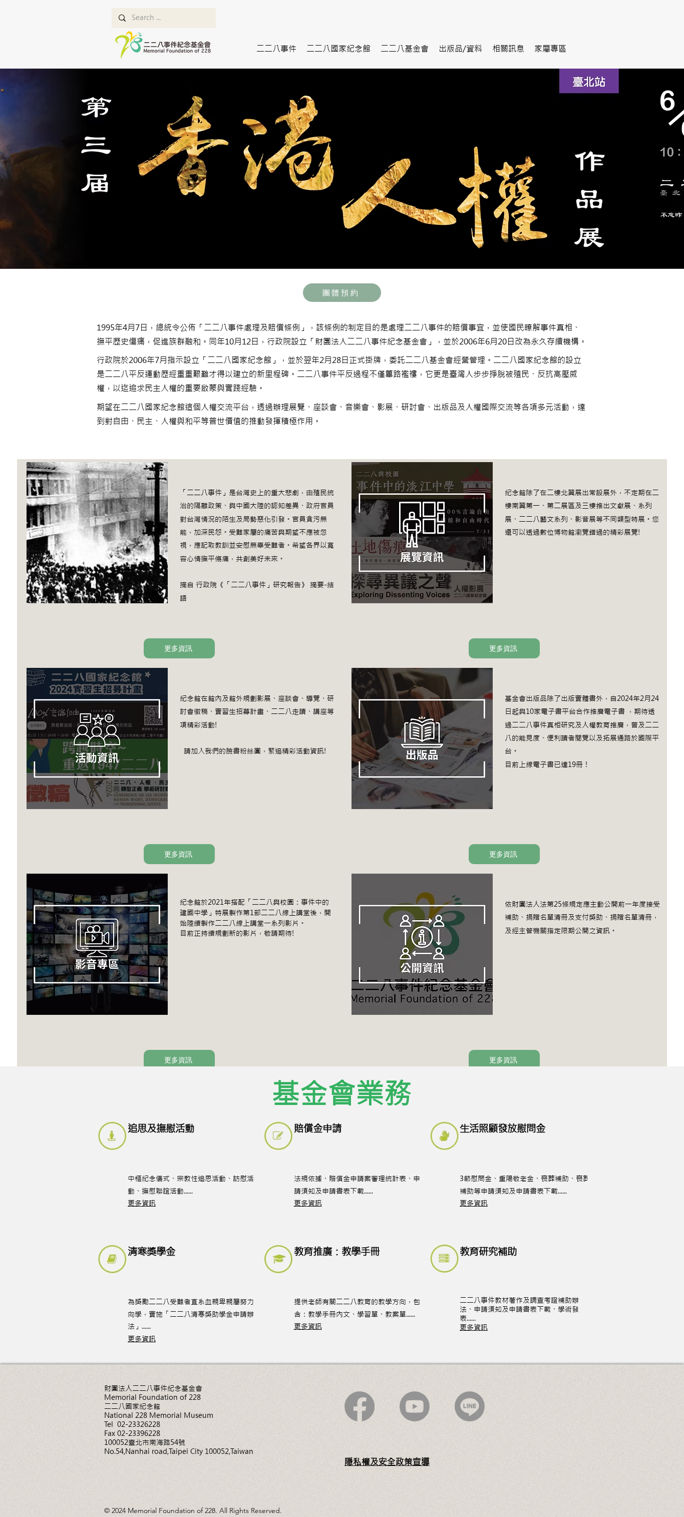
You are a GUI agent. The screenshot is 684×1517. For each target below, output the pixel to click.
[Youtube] (415, 1406)
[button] (276, 49)
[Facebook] (360, 1406)
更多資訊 (142, 1203)
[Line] (470, 1406)
